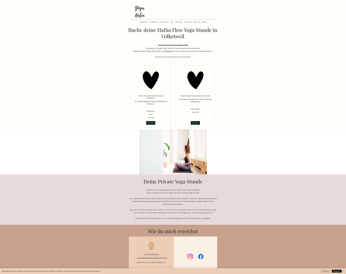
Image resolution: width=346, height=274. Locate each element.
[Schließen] (344, 271)
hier (149, 51)
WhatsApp (167, 51)
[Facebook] (200, 256)
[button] (150, 123)
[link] (151, 97)
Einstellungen (325, 271)
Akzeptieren (336, 271)
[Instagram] (190, 256)
